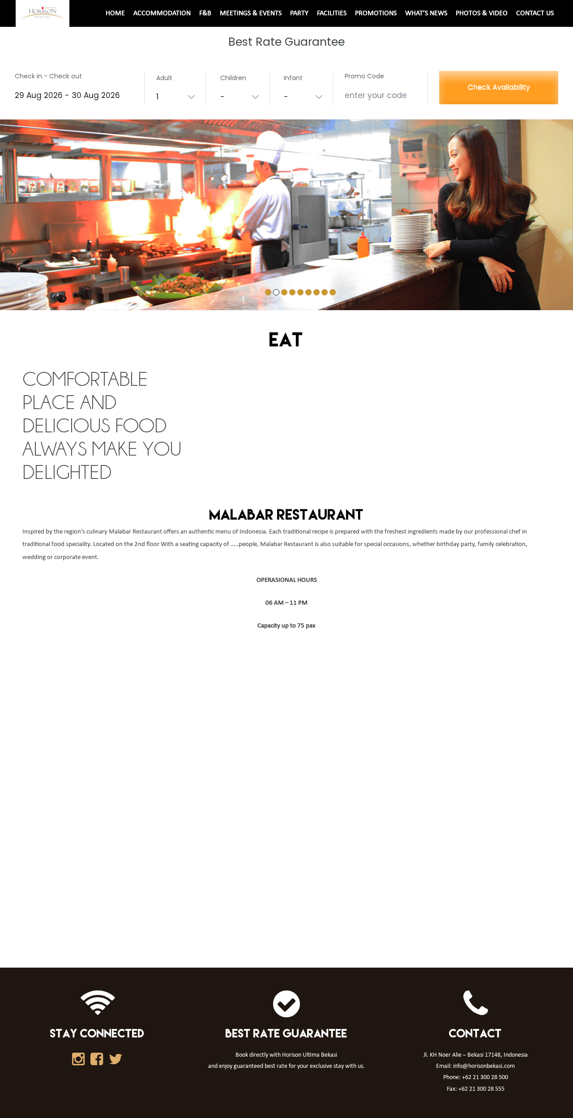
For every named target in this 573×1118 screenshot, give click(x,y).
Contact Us (535, 13)
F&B (205, 13)
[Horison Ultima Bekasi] (42, 13)
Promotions (376, 13)
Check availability (499, 87)
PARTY (299, 13)
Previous (15, 227)
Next (557, 227)
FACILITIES (331, 13)
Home (115, 13)
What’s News (426, 13)
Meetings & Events (251, 13)
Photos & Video (482, 13)
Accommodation (162, 13)
